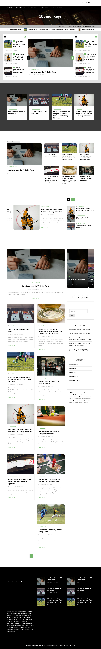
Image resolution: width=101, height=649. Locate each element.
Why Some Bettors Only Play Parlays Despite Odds (49, 432)
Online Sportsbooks (56, 7)
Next (72, 58)
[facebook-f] (82, 3)
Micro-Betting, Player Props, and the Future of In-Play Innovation (80, 29)
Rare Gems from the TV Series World (19, 69)
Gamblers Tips (32, 7)
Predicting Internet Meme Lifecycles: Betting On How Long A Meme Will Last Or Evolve (69, 180)
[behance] (89, 3)
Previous (28, 58)
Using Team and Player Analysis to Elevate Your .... (85, 225)
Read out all (38, 223)
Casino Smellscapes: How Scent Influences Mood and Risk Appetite (18, 57)
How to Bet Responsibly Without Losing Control (50, 531)
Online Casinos (20, 7)
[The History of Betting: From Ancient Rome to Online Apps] (51, 464)
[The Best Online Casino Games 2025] (39, 100)
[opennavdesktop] (92, 3)
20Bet (72, 392)
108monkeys (50, 16)
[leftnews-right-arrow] (5, 36)
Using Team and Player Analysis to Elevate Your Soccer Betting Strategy (28, 29)
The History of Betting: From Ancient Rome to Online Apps (49, 481)
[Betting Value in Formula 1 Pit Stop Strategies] (86, 170)
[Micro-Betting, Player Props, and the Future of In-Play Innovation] (56, 29)
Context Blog (71, 645)
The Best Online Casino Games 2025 (39, 113)
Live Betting (10, 7)
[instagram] (84, 3)
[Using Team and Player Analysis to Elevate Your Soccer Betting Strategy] (62, 100)
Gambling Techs (43, 7)
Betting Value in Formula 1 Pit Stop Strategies (86, 178)
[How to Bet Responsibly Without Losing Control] (51, 514)
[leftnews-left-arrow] (25, 36)
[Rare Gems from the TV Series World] (8, 70)
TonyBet (17, 623)
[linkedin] (86, 3)
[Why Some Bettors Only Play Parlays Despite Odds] (51, 416)
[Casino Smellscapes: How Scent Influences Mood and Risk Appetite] (8, 57)
